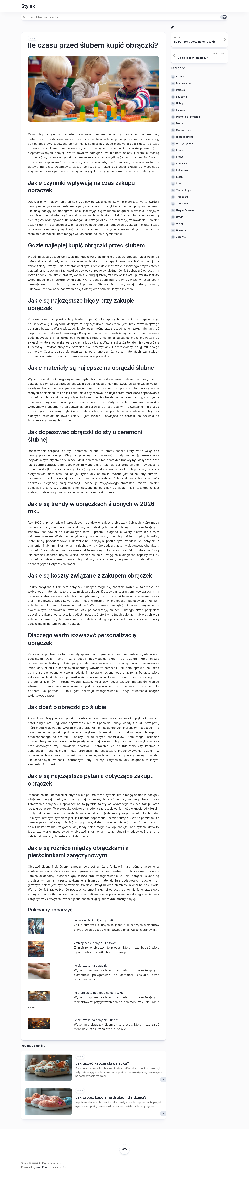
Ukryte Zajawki (185, 210)
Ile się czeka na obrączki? (91, 965)
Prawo (180, 156)
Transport (182, 196)
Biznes (180, 76)
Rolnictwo (182, 170)
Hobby (180, 103)
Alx (64, 1167)
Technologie (183, 190)
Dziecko (181, 89)
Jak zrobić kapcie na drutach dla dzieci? (110, 1097)
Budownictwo (184, 83)
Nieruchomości (185, 136)
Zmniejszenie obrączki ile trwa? (95, 943)
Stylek (28, 6)
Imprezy (180, 110)
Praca (179, 150)
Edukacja (181, 96)
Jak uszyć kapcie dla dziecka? (102, 1063)
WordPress (42, 1167)
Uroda (179, 216)
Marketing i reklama (188, 116)
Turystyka (182, 203)
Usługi (179, 223)
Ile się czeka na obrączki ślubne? (96, 1020)
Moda (33, 38)
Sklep (179, 176)
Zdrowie (181, 236)
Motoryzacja (183, 130)
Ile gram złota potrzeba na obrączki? (98, 992)
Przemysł (181, 163)
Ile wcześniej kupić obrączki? (93, 920)
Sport (179, 183)
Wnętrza (181, 230)
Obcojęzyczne (184, 143)
